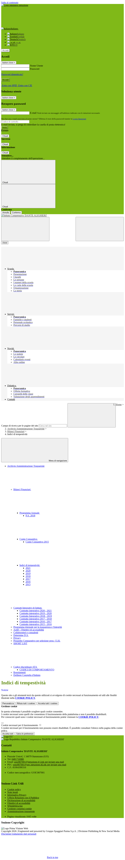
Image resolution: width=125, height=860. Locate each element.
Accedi (5, 50)
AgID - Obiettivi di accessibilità (28, 629)
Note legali (12, 792)
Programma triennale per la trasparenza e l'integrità (37, 627)
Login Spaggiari (79, 119)
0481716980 (18, 759)
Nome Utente (36, 65)
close (4, 243)
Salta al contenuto (9, 2)
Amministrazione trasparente (21, 811)
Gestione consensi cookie (19, 808)
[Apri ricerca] (100, 229)
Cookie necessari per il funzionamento (20, 725)
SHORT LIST (20, 643)
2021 (28, 568)
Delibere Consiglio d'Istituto (26, 675)
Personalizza (8, 703)
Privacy (17, 638)
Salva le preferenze (24, 734)
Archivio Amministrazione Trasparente (26, 428)
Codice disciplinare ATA (25, 667)
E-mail (33, 113)
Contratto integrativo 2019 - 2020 (36, 613)
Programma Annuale (30, 513)
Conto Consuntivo (29, 539)
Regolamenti (19, 672)
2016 (28, 581)
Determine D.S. (21, 635)
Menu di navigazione (57, 461)
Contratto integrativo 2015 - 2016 (36, 624)
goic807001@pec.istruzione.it (39, 764)
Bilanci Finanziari (15, 431)
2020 (28, 570)
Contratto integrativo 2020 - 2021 (36, 610)
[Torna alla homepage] (62, 215)
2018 (28, 576)
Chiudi (5, 136)
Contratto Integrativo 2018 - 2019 (36, 616)
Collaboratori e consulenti (25, 632)
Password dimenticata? (12, 74)
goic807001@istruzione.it (39, 762)
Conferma (16, 212)
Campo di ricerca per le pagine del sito (19, 425)
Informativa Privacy (16, 795)
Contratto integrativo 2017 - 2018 (36, 619)
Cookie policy (14, 789)
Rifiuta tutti (26, 703)
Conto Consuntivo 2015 (37, 542)
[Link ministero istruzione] (14, 5)
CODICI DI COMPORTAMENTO (37, 669)
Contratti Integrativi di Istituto (27, 608)
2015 (28, 584)
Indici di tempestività (30, 565)
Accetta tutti (47, 703)
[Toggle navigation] (25, 229)
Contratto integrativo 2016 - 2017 (36, 621)
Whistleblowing (15, 806)
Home (119, 404)
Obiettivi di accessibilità (18, 803)
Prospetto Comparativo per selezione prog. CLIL (36, 640)
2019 (28, 573)
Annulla (5, 212)
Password (34, 69)
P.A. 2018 (30, 515)
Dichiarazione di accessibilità (21, 800)
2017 (28, 579)
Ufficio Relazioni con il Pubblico (23, 797)
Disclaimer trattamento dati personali (18, 834)
